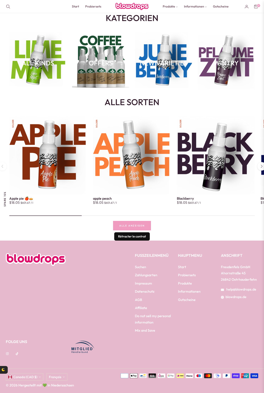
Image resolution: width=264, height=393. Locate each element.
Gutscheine (187, 299)
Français (55, 377)
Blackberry (185, 198)
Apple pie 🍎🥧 (21, 198)
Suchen (140, 267)
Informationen (189, 291)
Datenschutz (144, 291)
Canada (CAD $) (25, 377)
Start (182, 267)
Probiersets (187, 275)
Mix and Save (145, 330)
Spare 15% (4, 199)
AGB (138, 299)
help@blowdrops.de (241, 289)
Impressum (143, 283)
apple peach (102, 198)
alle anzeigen (132, 225)
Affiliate (141, 308)
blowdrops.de (236, 297)
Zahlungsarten (146, 275)
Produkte (185, 283)
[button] (9, 6)
